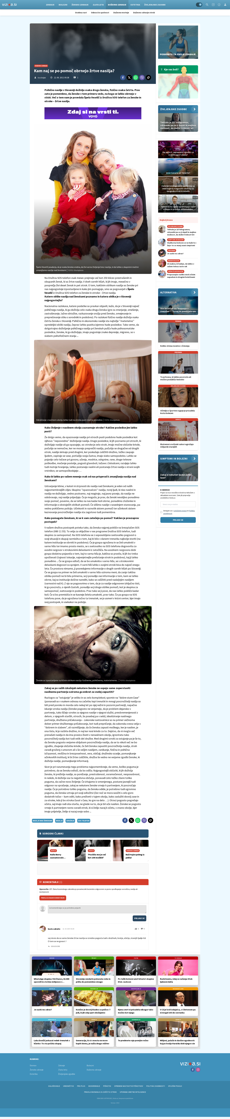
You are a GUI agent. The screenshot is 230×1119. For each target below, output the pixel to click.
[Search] (207, 4)
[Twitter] (129, 77)
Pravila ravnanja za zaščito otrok (100, 1092)
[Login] (225, 4)
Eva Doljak (42, 77)
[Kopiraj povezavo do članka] (148, 77)
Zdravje (50, 4)
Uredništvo (68, 1086)
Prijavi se (139, 918)
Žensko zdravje (80, 4)
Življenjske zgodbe (155, 4)
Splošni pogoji (175, 1086)
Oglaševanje (54, 1086)
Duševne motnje (121, 12)
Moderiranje (94, 1086)
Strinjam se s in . (179, 512)
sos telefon (83, 820)
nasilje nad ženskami (42, 820)
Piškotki (107, 1086)
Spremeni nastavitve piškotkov (128, 1086)
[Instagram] (213, 4)
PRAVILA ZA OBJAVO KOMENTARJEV (53, 898)
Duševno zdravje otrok (144, 12)
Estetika (135, 4)
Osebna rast (81, 12)
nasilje (59, 820)
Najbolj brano (166, 220)
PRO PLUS (81, 1086)
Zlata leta (98, 4)
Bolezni (63, 4)
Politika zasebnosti (155, 1086)
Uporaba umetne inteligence (133, 1092)
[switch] (199, 5)
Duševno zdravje (117, 4)
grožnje (70, 820)
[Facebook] (219, 4)
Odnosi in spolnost (100, 12)
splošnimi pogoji (180, 511)
